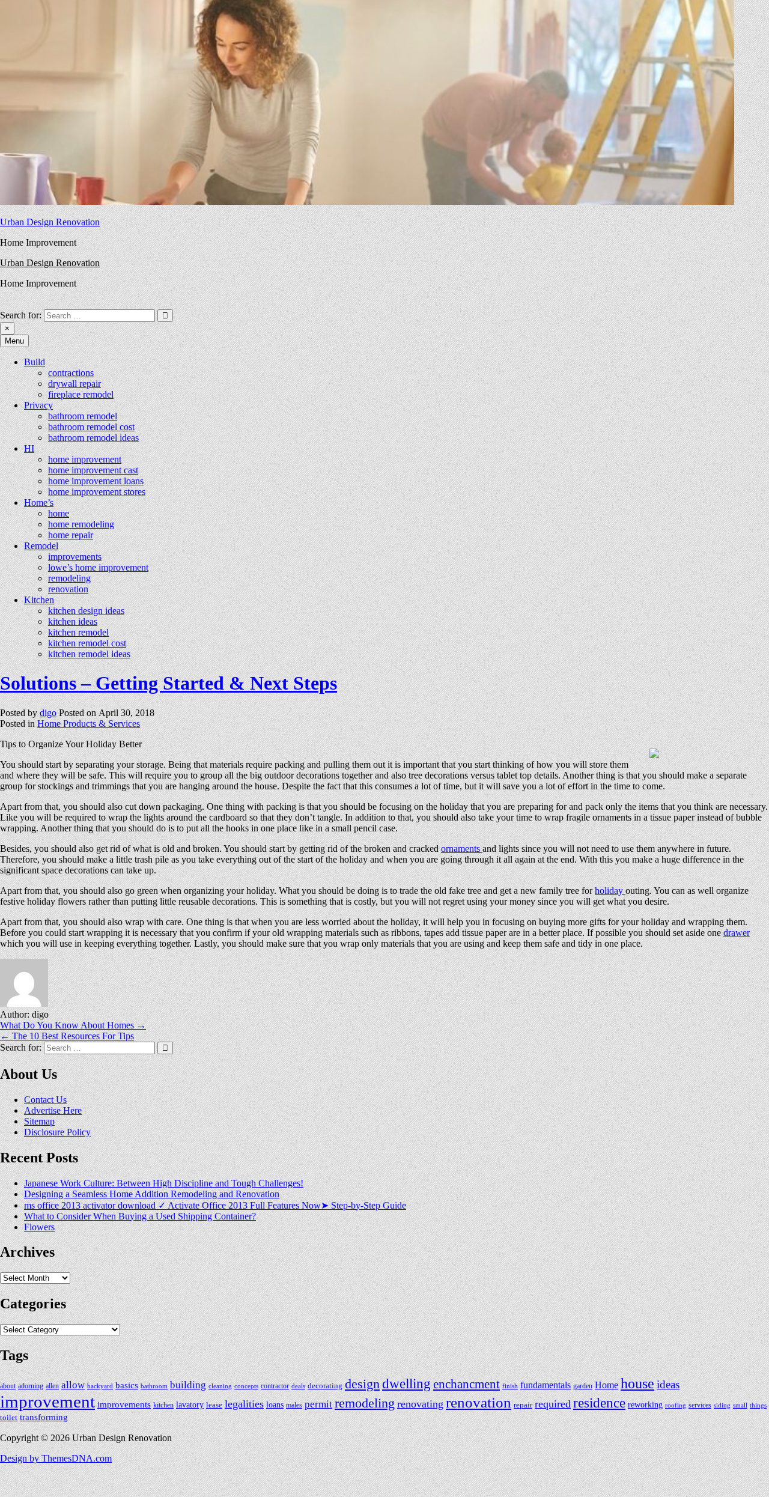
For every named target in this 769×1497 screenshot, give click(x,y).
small (740, 1405)
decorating (325, 1386)
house (637, 1383)
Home (606, 1385)
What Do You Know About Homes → (73, 1025)
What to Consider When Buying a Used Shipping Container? (140, 1216)
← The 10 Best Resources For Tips (67, 1036)
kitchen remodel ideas (89, 654)
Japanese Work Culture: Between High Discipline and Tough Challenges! (163, 1183)
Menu (14, 340)
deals (298, 1386)
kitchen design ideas (86, 611)
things (758, 1405)
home (58, 513)
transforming (44, 1417)
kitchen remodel (78, 632)
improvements (75, 556)
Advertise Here (53, 1110)
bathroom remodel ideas (93, 438)
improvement (47, 1401)
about (8, 1386)
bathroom (154, 1386)
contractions (71, 373)
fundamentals (545, 1385)
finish (510, 1385)
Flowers (39, 1227)
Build (34, 362)
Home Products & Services (88, 723)
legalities (244, 1404)
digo (48, 713)
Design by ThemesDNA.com (56, 1458)
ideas (668, 1384)
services (699, 1405)
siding (722, 1405)
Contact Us (45, 1100)
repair (523, 1405)
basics (126, 1385)
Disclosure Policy (57, 1132)
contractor (275, 1386)
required (553, 1404)
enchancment (466, 1384)
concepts (246, 1386)
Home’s (38, 502)
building (188, 1385)
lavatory (190, 1404)
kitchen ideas (72, 621)
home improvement (84, 459)
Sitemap (39, 1121)
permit (318, 1404)
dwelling (406, 1383)
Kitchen (39, 600)
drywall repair (74, 383)
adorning (30, 1386)
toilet (8, 1417)
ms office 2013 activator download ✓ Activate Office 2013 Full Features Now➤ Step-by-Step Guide (215, 1205)
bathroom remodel (82, 416)
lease (214, 1404)
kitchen (163, 1405)
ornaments (461, 848)
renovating (420, 1404)
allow (73, 1385)
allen (52, 1386)
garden (582, 1386)
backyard (100, 1386)
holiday (610, 890)
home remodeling (81, 524)
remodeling (69, 578)
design (362, 1384)
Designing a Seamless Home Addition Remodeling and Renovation (151, 1194)
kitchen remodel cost (87, 643)
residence (599, 1402)
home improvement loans (96, 481)
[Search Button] (3, 304)
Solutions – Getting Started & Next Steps (168, 683)
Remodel (41, 546)
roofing (675, 1405)
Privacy (38, 405)
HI (29, 448)
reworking (645, 1404)
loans (275, 1404)
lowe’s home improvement (98, 567)
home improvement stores (96, 492)
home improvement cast (93, 470)
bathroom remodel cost (91, 427)
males (294, 1405)
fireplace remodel (81, 394)
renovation (68, 589)
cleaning (220, 1385)
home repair (70, 535)
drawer (736, 933)
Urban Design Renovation (50, 222)
